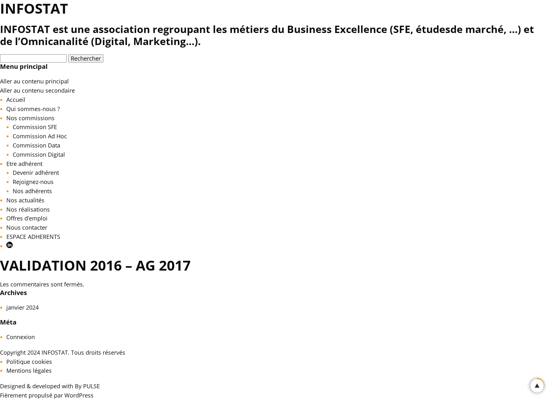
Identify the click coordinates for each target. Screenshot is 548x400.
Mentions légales (29, 370)
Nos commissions (30, 118)
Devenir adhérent (36, 172)
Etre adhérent (24, 163)
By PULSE (87, 386)
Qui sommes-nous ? (33, 109)
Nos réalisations (28, 209)
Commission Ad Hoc (40, 136)
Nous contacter (26, 227)
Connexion (20, 337)
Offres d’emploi (27, 218)
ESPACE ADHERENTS (33, 236)
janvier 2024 (22, 307)
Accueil (15, 99)
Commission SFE (35, 127)
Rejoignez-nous (33, 182)
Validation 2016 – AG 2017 (95, 265)
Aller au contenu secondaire (37, 90)
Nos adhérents (32, 191)
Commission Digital (39, 154)
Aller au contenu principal (34, 81)
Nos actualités (25, 200)
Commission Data (36, 145)
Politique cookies (29, 361)
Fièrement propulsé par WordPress (47, 395)
